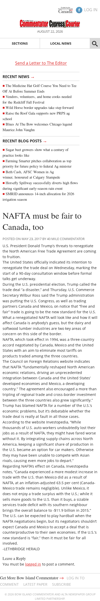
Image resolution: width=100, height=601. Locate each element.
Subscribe (61, 584)
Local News (60, 43)
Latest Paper (35, 584)
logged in (33, 564)
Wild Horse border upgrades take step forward (40, 107)
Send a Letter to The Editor (41, 63)
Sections (20, 43)
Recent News (19, 76)
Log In (90, 9)
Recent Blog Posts (25, 140)
